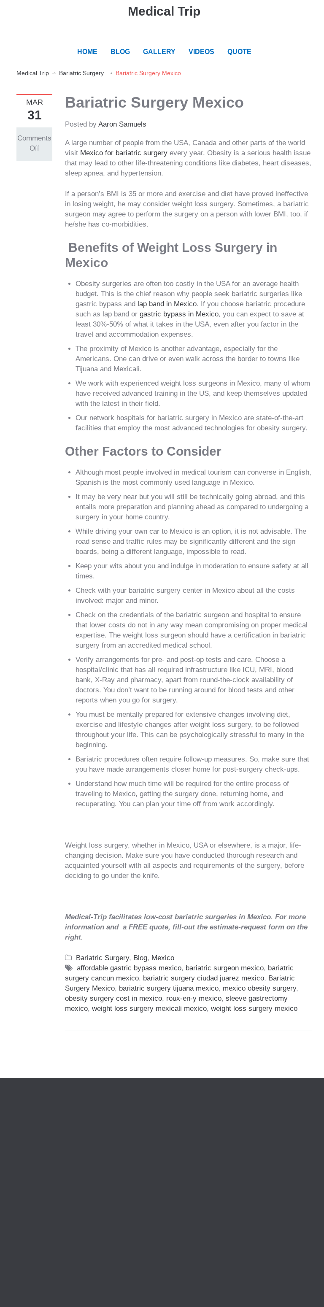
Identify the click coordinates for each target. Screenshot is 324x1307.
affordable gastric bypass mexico (129, 968)
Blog (140, 958)
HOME (87, 51)
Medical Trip (164, 11)
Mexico (162, 958)
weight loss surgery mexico (254, 1009)
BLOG (120, 51)
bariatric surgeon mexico (225, 968)
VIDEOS (201, 51)
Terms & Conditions (47, 1133)
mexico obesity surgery (259, 988)
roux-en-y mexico (193, 998)
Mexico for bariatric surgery (123, 153)
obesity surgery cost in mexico (113, 998)
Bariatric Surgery (81, 73)
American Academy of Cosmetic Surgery (239, 1112)
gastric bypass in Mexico (179, 314)
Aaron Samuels (122, 124)
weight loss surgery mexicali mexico (149, 1009)
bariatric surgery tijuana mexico (169, 988)
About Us (31, 1112)
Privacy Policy (39, 1122)
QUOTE (239, 51)
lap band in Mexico (167, 304)
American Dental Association (220, 1122)
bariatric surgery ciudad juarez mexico (203, 978)
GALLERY (159, 51)
